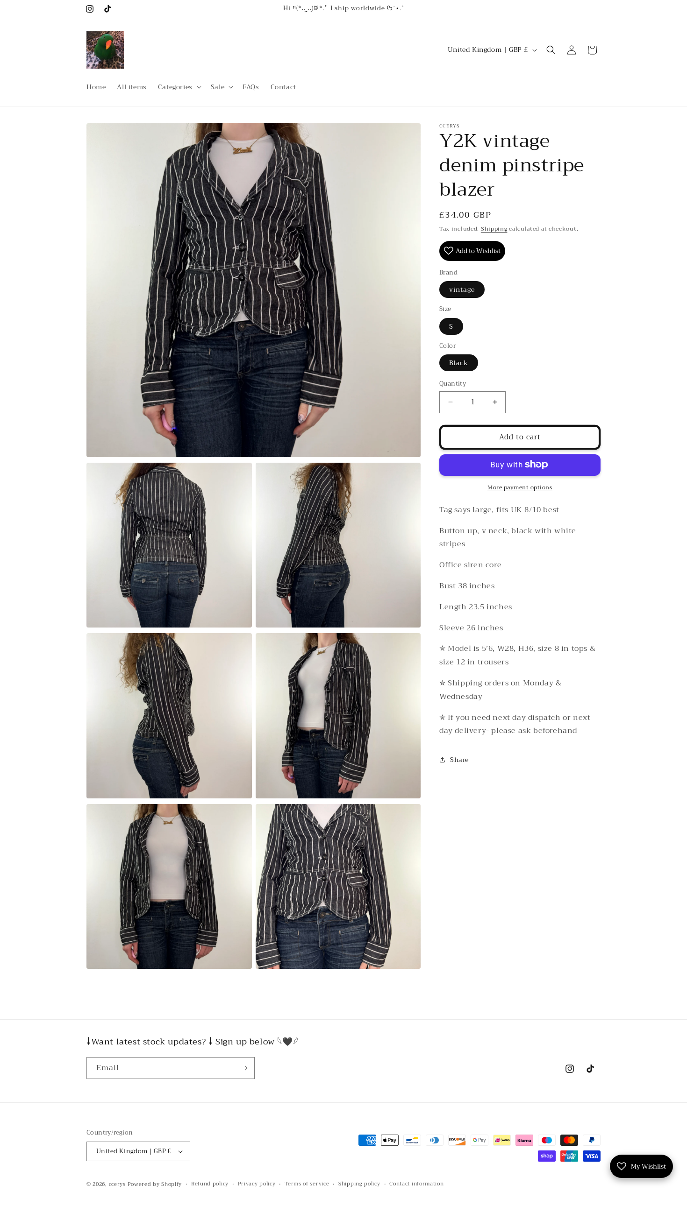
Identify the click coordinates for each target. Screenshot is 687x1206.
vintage (462, 289)
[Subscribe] (244, 1068)
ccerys (117, 1184)
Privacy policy (257, 1184)
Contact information (416, 1184)
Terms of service (307, 1184)
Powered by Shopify (155, 1184)
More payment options (519, 487)
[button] (178, 87)
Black (458, 362)
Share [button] (459, 759)
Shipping (494, 228)
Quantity (452, 383)
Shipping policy (359, 1184)
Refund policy (210, 1184)
